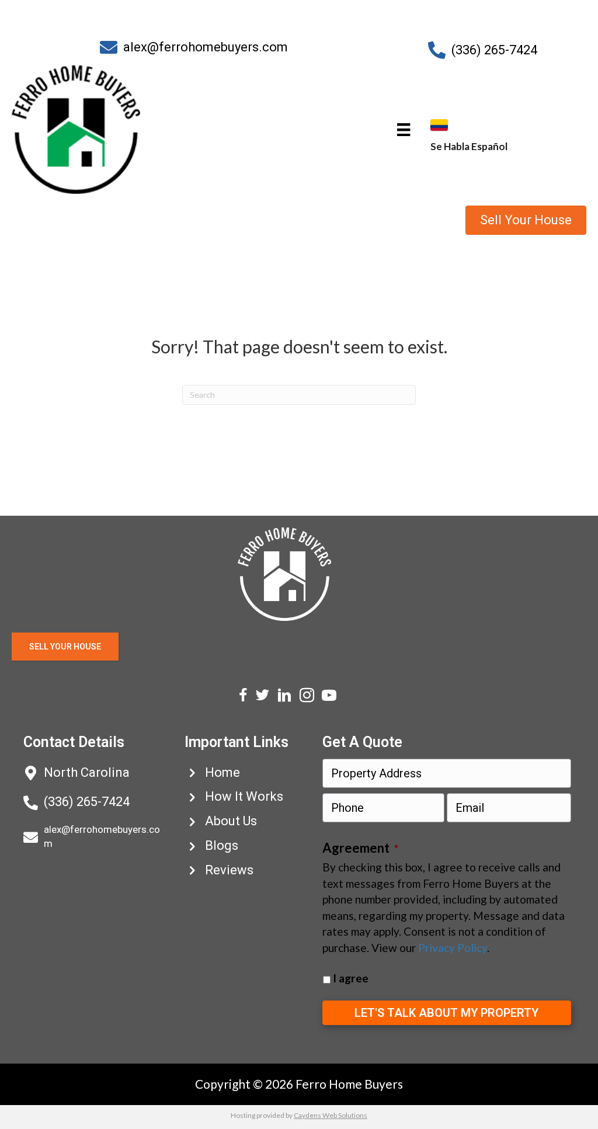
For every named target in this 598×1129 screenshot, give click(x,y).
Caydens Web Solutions (330, 1115)
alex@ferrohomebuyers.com (205, 47)
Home (222, 772)
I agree (350, 978)
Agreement (360, 848)
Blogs (221, 845)
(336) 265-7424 (494, 50)
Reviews (229, 870)
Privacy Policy (452, 947)
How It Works (244, 796)
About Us (231, 821)
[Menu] (403, 129)
